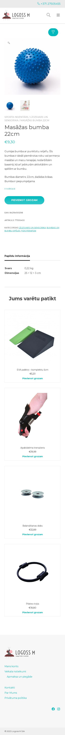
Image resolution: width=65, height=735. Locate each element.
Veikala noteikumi (15, 671)
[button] (8, 42)
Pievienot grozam (24, 200)
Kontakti (10, 687)
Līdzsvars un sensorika (32, 227)
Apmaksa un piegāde (19, 676)
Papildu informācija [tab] (17, 256)
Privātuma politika (16, 698)
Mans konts (11, 666)
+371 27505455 (50, 3)
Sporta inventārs (16, 117)
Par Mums (11, 692)
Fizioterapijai (28, 230)
